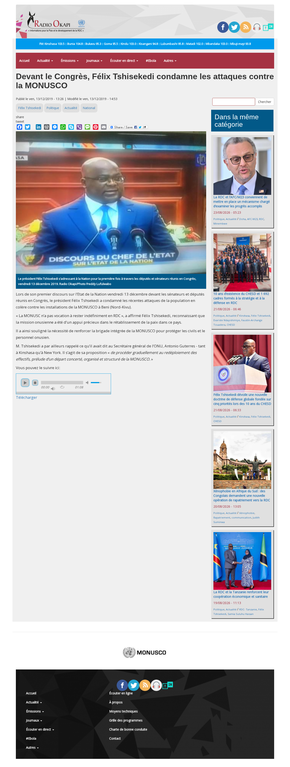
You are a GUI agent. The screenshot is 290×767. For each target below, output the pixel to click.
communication (241, 517)
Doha (242, 219)
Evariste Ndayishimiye (226, 320)
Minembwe (220, 223)
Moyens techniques (123, 711)
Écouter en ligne (121, 693)
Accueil (24, 60)
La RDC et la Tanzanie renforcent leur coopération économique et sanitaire (241, 594)
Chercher (264, 101)
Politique (52, 108)
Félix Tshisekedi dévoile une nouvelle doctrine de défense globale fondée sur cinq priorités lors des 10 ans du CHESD (242, 399)
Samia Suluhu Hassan (241, 614)
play (25, 382)
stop (35, 383)
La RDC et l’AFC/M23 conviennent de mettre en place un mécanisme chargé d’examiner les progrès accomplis (241, 201)
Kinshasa (244, 315)
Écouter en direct (123, 60)
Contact (115, 738)
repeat (62, 387)
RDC (261, 219)
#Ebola (151, 60)
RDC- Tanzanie (248, 609)
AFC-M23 (252, 219)
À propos (116, 702)
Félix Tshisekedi (29, 108)
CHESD (231, 324)
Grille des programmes (126, 720)
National (89, 108)
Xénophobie (246, 513)
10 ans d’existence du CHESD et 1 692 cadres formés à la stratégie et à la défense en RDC (241, 298)
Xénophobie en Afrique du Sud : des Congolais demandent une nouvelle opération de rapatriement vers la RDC (241, 495)
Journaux (93, 60)
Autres (169, 60)
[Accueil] (57, 21)
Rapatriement (221, 517)
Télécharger (26, 397)
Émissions (68, 60)
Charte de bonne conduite (128, 729)
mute (88, 382)
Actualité (44, 60)
